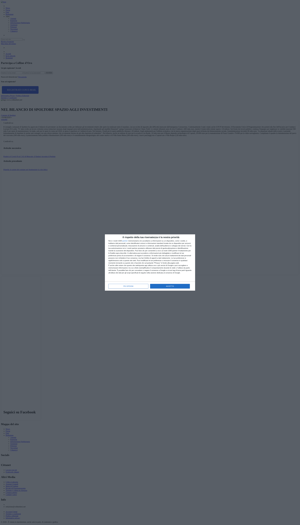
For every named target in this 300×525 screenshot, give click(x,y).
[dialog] (150, 262)
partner (125, 241)
